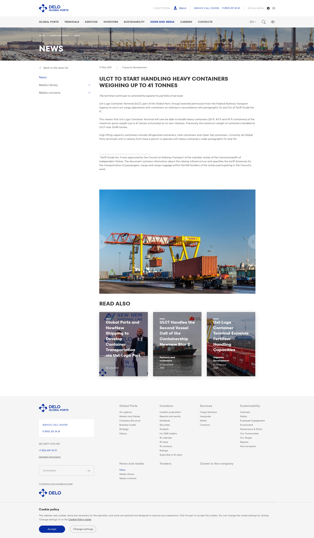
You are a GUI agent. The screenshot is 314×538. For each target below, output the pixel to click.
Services (91, 22)
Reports (244, 442)
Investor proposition (170, 412)
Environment (246, 424)
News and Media (162, 22)
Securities (165, 424)
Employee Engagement (252, 420)
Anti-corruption (248, 446)
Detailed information (50, 457)
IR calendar (166, 437)
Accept (52, 529)
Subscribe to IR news (171, 454)
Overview (245, 412)
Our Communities (249, 433)
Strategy (124, 429)
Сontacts (205, 424)
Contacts (205, 22)
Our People (246, 437)
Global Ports (49, 22)
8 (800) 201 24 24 (231, 8)
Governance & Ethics (251, 429)
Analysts (164, 429)
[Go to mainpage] (53, 8)
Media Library (48, 85)
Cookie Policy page (79, 519)
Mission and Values (129, 416)
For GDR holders (168, 433)
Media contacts (50, 93)
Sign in (182, 7)
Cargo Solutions (208, 412)
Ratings (164, 450)
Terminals (71, 22)
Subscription (49, 470)
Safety (203, 420)
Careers (186, 22)
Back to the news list (56, 68)
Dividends (165, 420)
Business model (127, 424)
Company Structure (129, 420)
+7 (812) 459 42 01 (48, 450)
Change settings (83, 529)
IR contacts (166, 446)
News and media (131, 463)
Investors (111, 22)
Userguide (205, 416)
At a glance (125, 412)
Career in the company (216, 463)
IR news (164, 442)
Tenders (165, 463)
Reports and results (170, 416)
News (43, 77)
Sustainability (134, 22)
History (123, 433)
